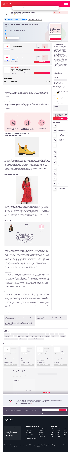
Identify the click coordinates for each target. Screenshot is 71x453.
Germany (52, 432)
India (58, 432)
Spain (52, 436)
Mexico (65, 432)
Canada (52, 430)
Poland (58, 434)
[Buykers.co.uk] (8, 4)
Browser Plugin (42, 428)
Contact (27, 436)
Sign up (66, 3)
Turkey (58, 436)
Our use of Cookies (29, 434)
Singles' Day (41, 432)
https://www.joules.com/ (58, 79)
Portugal (65, 434)
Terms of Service (29, 430)
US (64, 436)
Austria (58, 428)
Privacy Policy (28, 432)
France (65, 430)
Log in (61, 3)
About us (27, 428)
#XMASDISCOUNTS (42, 436)
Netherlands (53, 434)
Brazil (65, 428)
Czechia (58, 430)
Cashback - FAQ (42, 430)
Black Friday (41, 434)
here (31, 403)
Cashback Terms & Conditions (31, 438)
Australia (52, 428)
